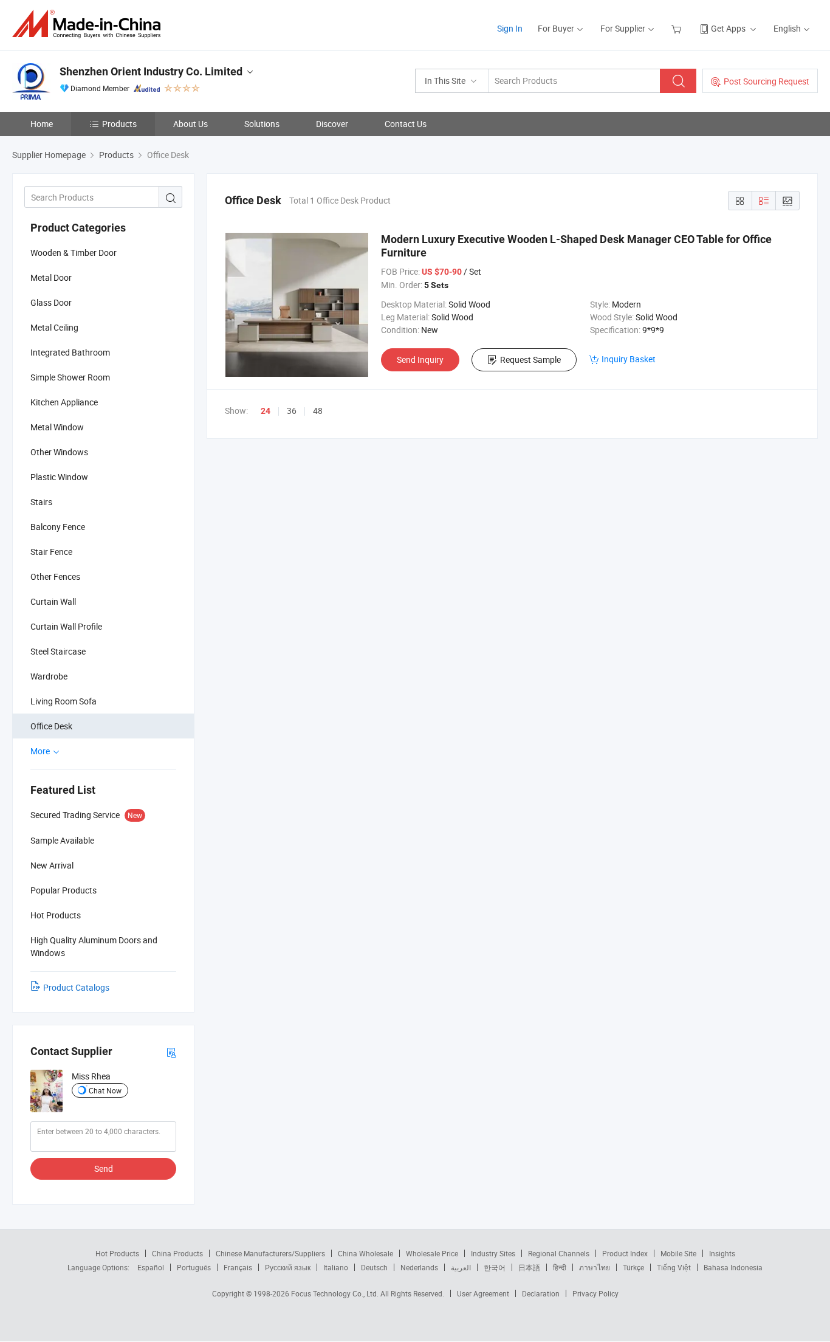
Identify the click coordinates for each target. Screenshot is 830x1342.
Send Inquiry (420, 359)
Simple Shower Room (70, 377)
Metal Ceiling (54, 327)
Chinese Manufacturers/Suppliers (270, 1253)
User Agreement (483, 1293)
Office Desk (51, 726)
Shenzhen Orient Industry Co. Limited (151, 71)
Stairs (41, 502)
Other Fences (55, 576)
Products (119, 123)
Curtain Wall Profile (66, 626)
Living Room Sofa (63, 701)
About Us (190, 123)
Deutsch (374, 1267)
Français (238, 1267)
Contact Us (406, 123)
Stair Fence (51, 551)
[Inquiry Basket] (677, 28)
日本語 (529, 1267)
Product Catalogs (76, 987)
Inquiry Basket (629, 359)
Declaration (541, 1293)
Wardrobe (48, 676)
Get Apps (728, 28)
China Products (177, 1253)
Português (194, 1267)
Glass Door (51, 302)
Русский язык (287, 1267)
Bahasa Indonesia (733, 1267)
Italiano (335, 1267)
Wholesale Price (432, 1253)
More (41, 751)
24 (265, 411)
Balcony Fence (57, 526)
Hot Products (117, 1253)
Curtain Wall (53, 601)
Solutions (262, 123)
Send (103, 1168)
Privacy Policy (595, 1293)
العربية (461, 1267)
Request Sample (530, 359)
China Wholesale (365, 1253)
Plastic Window (59, 477)
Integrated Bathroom (70, 352)
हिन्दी (559, 1267)
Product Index (625, 1253)
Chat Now (105, 1090)
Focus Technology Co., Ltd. (335, 1293)
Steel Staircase (58, 651)
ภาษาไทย (594, 1267)
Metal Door (51, 277)
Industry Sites (493, 1253)
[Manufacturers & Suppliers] (90, 24)
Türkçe (633, 1267)
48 (318, 410)
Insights (722, 1253)
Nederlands (419, 1267)
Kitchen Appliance (64, 402)
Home (41, 123)
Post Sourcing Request (766, 81)
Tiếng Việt (674, 1267)
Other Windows (59, 452)
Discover (332, 123)
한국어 (495, 1267)
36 (292, 410)
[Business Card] (171, 1052)
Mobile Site (678, 1253)
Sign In (510, 28)
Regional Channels (558, 1253)
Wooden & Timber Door (73, 252)
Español (150, 1267)
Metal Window (57, 427)
